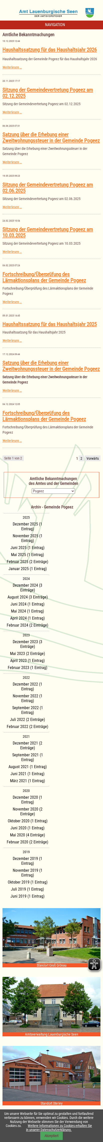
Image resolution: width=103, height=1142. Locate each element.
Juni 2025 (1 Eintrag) (27, 547)
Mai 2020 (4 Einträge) (27, 835)
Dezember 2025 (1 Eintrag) (27, 526)
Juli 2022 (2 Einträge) (27, 719)
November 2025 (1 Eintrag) (27, 538)
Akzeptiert (51, 1136)
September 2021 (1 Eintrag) (27, 757)
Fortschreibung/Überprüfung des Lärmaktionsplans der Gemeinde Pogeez (44, 277)
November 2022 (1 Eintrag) (27, 698)
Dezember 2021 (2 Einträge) (27, 745)
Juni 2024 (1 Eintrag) (27, 604)
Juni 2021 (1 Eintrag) (27, 773)
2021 (26, 736)
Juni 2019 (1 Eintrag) (27, 896)
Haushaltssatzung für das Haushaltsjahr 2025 (49, 324)
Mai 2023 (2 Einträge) (27, 653)
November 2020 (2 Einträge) (27, 811)
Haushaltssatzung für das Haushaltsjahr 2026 (49, 50)
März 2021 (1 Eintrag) (27, 780)
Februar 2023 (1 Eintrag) (27, 667)
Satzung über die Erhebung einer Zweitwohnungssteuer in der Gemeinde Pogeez (51, 137)
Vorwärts (92, 458)
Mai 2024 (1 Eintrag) (27, 611)
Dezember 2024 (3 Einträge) (27, 587)
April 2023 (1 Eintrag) (27, 660)
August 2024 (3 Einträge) (28, 597)
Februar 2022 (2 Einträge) (27, 726)
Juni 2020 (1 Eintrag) (27, 828)
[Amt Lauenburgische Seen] (51, 11)
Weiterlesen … (12, 67)
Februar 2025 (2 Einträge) (27, 561)
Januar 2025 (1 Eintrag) (27, 568)
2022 (26, 678)
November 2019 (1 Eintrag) (27, 873)
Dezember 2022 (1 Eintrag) (27, 686)
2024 (26, 579)
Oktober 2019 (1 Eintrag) (28, 882)
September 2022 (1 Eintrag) (27, 710)
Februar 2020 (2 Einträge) (27, 842)
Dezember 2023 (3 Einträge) (27, 644)
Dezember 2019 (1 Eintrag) (27, 861)
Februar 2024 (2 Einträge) (27, 625)
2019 (26, 852)
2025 (26, 517)
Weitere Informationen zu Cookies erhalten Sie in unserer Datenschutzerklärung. (59, 1128)
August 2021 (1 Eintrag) (27, 766)
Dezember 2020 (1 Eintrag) (27, 799)
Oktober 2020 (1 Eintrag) (28, 821)
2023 (26, 635)
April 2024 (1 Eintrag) (27, 618)
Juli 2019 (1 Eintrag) (27, 889)
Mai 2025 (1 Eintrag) (27, 554)
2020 (26, 791)
